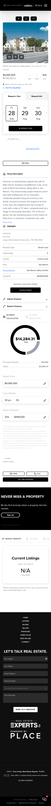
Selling (25, 628)
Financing (25, 632)
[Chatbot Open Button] (44, 799)
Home (25, 618)
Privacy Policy (11, 803)
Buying (25, 625)
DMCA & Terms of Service (27, 803)
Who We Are (25, 638)
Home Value (25, 635)
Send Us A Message (25, 710)
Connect (26, 642)
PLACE (41, 772)
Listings (25, 621)
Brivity (24, 800)
